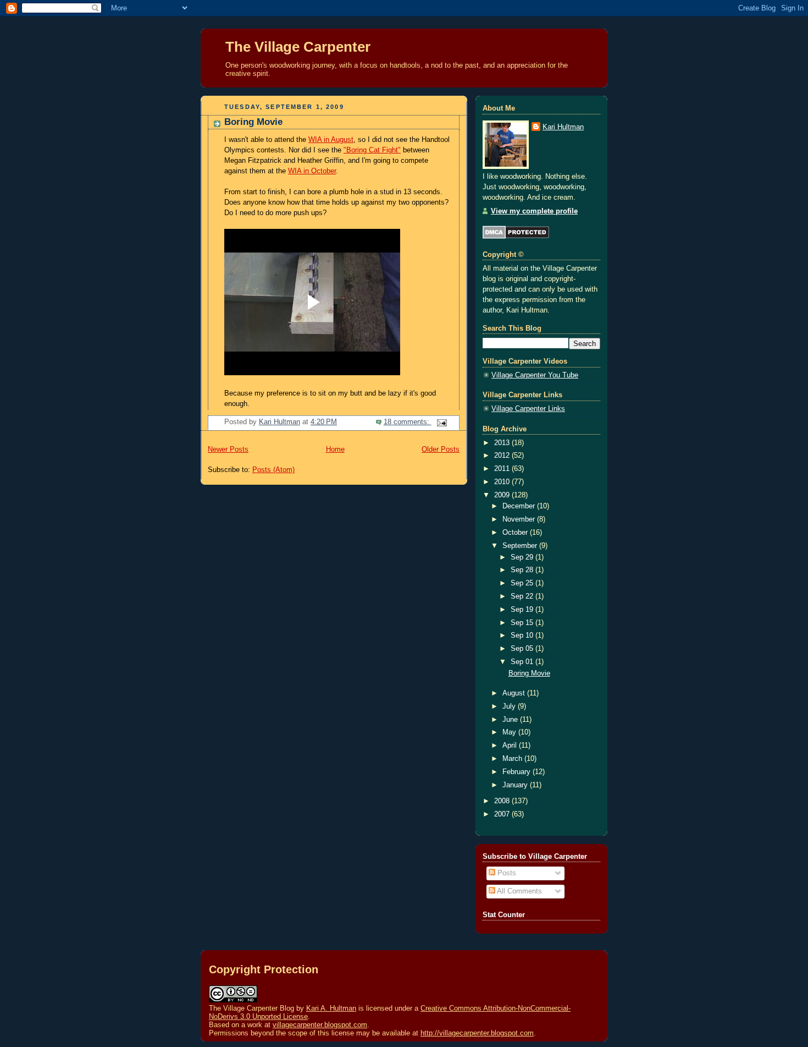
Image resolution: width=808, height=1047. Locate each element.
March (513, 759)
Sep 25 (523, 583)
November (519, 519)
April (510, 745)
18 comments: (407, 422)
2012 (503, 455)
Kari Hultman (563, 127)
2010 (503, 482)
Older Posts (441, 449)
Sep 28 (523, 570)
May (510, 732)
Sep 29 (523, 557)
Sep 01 (523, 662)
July (510, 706)
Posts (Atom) (273, 470)
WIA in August (330, 140)
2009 (503, 495)
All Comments (518, 891)
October (516, 532)
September (520, 546)
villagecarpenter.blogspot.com (320, 1025)
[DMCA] (516, 236)
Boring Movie (253, 122)
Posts (505, 873)
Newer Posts (228, 449)
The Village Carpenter (297, 47)
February (517, 772)
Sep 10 (523, 635)
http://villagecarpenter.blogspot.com (477, 1033)
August (514, 693)
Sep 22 (523, 596)
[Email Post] (441, 422)
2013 (503, 443)
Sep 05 (523, 649)
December (519, 506)
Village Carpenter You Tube (534, 375)
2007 (503, 814)
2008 (503, 801)
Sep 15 (523, 623)
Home (335, 449)
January (516, 785)
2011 (503, 469)
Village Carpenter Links (528, 409)
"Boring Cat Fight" (372, 150)
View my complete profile (534, 211)
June (511, 719)
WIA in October (312, 171)
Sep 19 (523, 609)
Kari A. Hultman (331, 1008)
